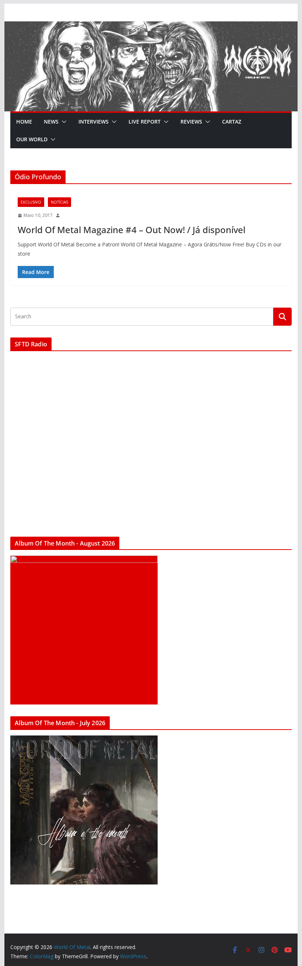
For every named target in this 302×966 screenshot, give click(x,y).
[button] (63, 122)
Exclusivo (31, 202)
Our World (32, 139)
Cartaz (231, 121)
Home (24, 121)
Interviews (93, 121)
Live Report (145, 121)
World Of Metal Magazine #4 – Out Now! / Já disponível (131, 230)
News (51, 121)
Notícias (59, 202)
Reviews (191, 121)
